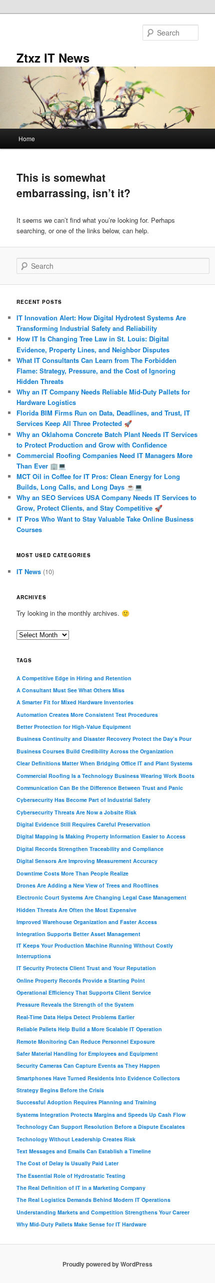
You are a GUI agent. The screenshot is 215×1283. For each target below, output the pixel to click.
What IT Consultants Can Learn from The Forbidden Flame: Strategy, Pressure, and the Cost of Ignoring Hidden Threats (96, 370)
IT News (28, 571)
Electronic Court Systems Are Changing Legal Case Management (101, 897)
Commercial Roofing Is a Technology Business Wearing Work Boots (105, 775)
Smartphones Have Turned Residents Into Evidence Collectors (98, 1078)
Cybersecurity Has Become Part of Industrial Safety (83, 799)
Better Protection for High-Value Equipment (73, 726)
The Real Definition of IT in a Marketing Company (81, 1187)
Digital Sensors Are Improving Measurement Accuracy (87, 861)
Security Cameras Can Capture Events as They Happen (88, 1065)
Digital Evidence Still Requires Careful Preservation (83, 824)
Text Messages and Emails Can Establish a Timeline (83, 1151)
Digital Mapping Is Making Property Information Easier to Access (101, 836)
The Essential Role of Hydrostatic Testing (71, 1175)
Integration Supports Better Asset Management (78, 934)
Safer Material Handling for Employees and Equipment (87, 1053)
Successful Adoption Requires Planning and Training (86, 1102)
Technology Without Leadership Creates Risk (76, 1139)
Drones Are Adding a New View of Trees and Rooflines (87, 885)
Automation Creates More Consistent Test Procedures (87, 714)
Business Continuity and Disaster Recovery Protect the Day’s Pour (104, 738)
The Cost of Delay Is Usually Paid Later (67, 1163)
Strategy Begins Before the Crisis (60, 1090)
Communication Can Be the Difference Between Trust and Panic (99, 787)
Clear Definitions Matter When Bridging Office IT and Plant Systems (104, 763)
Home (26, 138)
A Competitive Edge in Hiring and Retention (74, 678)
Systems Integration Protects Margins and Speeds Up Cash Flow (101, 1114)
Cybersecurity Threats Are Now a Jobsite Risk (76, 812)
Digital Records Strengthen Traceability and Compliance (90, 848)
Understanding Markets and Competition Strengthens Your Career (103, 1212)
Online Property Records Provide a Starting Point (80, 980)
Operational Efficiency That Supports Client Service (83, 992)
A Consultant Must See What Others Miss (70, 690)
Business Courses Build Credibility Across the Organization (95, 751)
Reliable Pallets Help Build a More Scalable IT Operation (89, 1029)
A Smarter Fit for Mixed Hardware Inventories (75, 702)
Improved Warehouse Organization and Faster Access (86, 922)
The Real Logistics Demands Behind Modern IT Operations (93, 1199)
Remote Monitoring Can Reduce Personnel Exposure (85, 1041)
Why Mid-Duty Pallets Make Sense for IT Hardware (81, 1224)
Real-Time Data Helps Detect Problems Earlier (75, 1017)
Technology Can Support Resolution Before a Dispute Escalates (100, 1126)
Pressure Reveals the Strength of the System (75, 1004)
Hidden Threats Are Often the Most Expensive (76, 910)
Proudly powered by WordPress (107, 1263)
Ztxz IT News (53, 57)
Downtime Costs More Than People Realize (72, 873)
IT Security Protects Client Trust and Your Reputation (86, 968)
